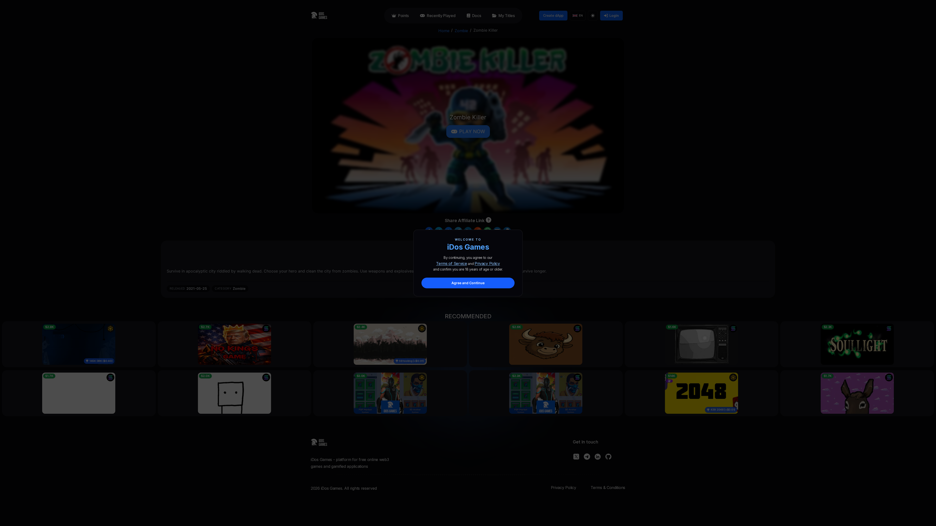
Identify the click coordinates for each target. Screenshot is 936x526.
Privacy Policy (487, 263)
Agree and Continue (468, 283)
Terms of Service (451, 263)
